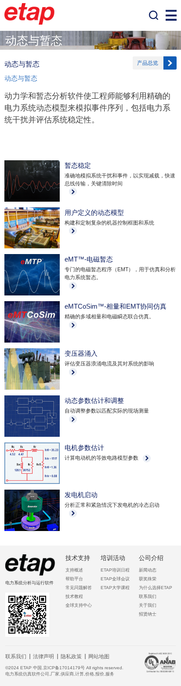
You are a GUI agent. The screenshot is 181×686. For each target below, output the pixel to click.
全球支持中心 (78, 605)
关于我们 (147, 605)
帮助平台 (74, 578)
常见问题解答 (78, 587)
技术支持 (77, 557)
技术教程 (74, 596)
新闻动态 (147, 570)
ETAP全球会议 (115, 578)
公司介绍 (151, 557)
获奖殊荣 (147, 578)
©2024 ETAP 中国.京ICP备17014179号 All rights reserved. (64, 667)
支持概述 (74, 570)
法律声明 (43, 656)
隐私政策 (71, 656)
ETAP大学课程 (115, 587)
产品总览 (147, 63)
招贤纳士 (147, 614)
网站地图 (98, 656)
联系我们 (147, 596)
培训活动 (113, 557)
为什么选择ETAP (155, 587)
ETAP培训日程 (115, 570)
